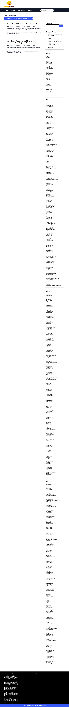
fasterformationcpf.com (50, 519)
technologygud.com (49, 585)
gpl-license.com (49, 217)
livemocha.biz (48, 452)
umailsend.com (49, 517)
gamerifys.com (49, 295)
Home (7, 10)
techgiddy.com (48, 501)
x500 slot (10, 684)
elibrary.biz (48, 167)
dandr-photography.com (50, 402)
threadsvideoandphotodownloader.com (53, 500)
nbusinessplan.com (49, 304)
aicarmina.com (48, 118)
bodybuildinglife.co (49, 583)
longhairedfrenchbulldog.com (51, 539)
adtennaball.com (49, 343)
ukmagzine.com (49, 512)
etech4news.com (49, 208)
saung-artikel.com (49, 533)
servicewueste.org (49, 322)
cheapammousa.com (50, 178)
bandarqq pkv (7, 701)
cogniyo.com (48, 613)
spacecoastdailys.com (50, 258)
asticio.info (48, 602)
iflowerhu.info (48, 470)
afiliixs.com (48, 189)
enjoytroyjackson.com (50, 206)
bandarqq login (48, 74)
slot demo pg (48, 72)
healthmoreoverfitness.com (51, 327)
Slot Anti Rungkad (21, 10)
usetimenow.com (49, 356)
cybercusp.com (49, 280)
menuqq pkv (6, 673)
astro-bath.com (49, 169)
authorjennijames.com (50, 173)
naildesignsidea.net (49, 182)
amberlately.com (49, 116)
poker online (48, 85)
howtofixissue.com (49, 311)
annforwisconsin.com (50, 121)
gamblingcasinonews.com (50, 317)
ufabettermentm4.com (50, 650)
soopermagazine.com (50, 257)
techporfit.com (49, 301)
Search (49, 23)
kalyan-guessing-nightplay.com (51, 352)
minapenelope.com (49, 135)
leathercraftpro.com (50, 618)
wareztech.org (48, 513)
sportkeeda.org (49, 610)
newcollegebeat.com (50, 127)
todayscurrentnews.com (50, 644)
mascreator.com (49, 234)
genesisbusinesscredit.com (51, 379)
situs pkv (47, 88)
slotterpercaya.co (49, 634)
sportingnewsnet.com (50, 552)
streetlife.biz (48, 453)
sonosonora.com (49, 152)
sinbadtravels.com (49, 511)
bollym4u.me (48, 460)
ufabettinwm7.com (49, 652)
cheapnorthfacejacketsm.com (51, 144)
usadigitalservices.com (50, 367)
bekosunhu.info (49, 433)
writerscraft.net (49, 361)
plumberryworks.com (50, 627)
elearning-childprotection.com (51, 362)
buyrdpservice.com (49, 523)
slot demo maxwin (49, 73)
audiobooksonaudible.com (51, 273)
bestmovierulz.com (49, 132)
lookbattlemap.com (49, 522)
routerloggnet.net (49, 329)
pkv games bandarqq (50, 92)
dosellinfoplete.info (49, 436)
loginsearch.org (49, 446)
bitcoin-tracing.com (49, 275)
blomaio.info (48, 435)
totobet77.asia (49, 645)
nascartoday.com (49, 238)
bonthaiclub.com (49, 147)
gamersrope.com (49, 507)
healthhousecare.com (50, 219)
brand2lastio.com (49, 366)
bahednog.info (48, 496)
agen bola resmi (49, 60)
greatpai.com (48, 183)
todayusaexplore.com (50, 106)
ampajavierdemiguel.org (50, 113)
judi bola (10, 699)
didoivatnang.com (49, 202)
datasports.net (49, 562)
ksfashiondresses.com (50, 590)
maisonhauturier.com (50, 233)
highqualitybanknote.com (50, 223)
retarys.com (48, 518)
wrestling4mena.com (50, 363)
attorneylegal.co (49, 567)
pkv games (12, 678)
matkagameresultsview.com (51, 346)
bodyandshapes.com (50, 277)
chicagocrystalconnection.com (51, 472)
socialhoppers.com (49, 368)
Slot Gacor (13, 10)
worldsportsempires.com (50, 596)
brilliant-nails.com (49, 401)
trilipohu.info (48, 474)
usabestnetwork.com (50, 515)
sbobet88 (48, 75)
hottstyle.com (48, 225)
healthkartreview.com (50, 221)
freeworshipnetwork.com (50, 185)
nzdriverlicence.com (49, 240)
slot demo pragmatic (11, 683)
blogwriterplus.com (49, 489)
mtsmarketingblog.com (50, 410)
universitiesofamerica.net (50, 318)
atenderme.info (49, 430)
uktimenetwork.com (49, 104)
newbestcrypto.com (49, 529)
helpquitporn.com (49, 222)
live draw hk (48, 77)
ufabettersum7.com (49, 651)
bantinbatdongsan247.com (51, 495)
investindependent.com (50, 229)
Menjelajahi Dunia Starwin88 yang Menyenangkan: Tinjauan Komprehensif (21, 42)
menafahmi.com (49, 235)
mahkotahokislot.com (50, 577)
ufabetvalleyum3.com (50, 661)
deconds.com (48, 283)
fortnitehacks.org (49, 445)
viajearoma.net (48, 174)
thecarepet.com (49, 488)
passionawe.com (49, 624)
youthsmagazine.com (50, 545)
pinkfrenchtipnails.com (50, 557)
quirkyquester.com (49, 630)
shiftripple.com (49, 633)
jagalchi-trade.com (49, 133)
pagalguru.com (48, 241)
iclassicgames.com (49, 532)
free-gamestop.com (50, 510)
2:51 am (33, 45)
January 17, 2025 (10, 26)
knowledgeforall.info (50, 365)
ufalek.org (48, 579)
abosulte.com (48, 269)
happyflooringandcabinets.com (51, 582)
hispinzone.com (49, 333)
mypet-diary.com (49, 385)
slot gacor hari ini (10, 679)
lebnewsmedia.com (49, 151)
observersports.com (50, 535)
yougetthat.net (49, 527)
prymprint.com (48, 608)
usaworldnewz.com (49, 105)
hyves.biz (47, 455)
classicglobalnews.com (50, 279)
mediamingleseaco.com (50, 408)
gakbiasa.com (48, 469)
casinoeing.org (48, 451)
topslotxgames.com (49, 328)
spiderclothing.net (49, 156)
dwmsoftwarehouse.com (50, 205)
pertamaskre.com (49, 499)
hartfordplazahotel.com (50, 466)
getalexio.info (48, 606)
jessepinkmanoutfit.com (50, 516)
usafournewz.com (49, 108)
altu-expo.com (48, 172)
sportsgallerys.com (49, 560)
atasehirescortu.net (49, 563)
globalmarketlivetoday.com (51, 216)
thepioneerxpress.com (50, 310)
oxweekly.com (48, 386)
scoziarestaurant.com (50, 262)
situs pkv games (49, 62)
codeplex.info (48, 161)
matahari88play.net (49, 543)
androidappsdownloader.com (51, 355)
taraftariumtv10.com (50, 397)
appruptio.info (48, 475)
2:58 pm (33, 26)
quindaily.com (48, 268)
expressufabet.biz (49, 307)
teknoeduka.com (49, 250)
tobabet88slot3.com (50, 642)
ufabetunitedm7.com (50, 656)
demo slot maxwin (49, 68)
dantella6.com (48, 330)
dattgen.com (48, 201)
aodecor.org (48, 447)
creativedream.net (49, 369)
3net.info (47, 160)
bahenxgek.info (49, 498)
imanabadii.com (49, 473)
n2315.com (48, 371)
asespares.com (49, 193)
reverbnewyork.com (49, 128)
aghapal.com (48, 171)
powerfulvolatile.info (50, 439)
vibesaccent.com (49, 112)
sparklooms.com (49, 639)
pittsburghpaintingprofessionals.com (52, 625)
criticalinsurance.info (50, 350)
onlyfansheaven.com (50, 373)
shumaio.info (48, 441)
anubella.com (48, 272)
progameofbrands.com (50, 319)
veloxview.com (48, 662)
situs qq (47, 56)
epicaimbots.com (49, 207)
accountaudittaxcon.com (50, 607)
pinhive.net (48, 457)
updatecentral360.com (50, 597)
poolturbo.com (49, 414)
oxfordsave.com (49, 530)
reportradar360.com (49, 395)
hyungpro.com (48, 551)
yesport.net (48, 524)
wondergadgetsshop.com (50, 157)
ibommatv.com (49, 300)
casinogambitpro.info (50, 491)
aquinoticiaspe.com (49, 538)
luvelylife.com (48, 383)
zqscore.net (48, 600)
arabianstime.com (49, 194)
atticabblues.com (49, 195)
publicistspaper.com (49, 267)
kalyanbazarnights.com (50, 334)
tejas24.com (48, 413)
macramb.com (48, 384)
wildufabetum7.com (49, 666)
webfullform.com (49, 313)
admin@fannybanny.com (26, 26)
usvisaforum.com (49, 130)
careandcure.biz (49, 612)
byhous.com (48, 464)
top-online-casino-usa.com (51, 335)
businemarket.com (49, 541)
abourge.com (48, 188)
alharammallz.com (49, 190)
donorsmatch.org (49, 449)
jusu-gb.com (48, 487)
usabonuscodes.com (50, 253)
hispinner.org (48, 349)
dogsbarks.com (49, 203)
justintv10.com (49, 406)
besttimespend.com (49, 611)
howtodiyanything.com (50, 227)
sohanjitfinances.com (50, 636)
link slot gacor (48, 66)
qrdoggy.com (48, 584)
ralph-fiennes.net (49, 375)
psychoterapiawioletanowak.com (52, 628)
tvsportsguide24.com (50, 571)
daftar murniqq (10, 688)
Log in (37, 675)
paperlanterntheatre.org (50, 184)
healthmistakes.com (50, 589)
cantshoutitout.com (49, 306)
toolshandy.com (49, 390)
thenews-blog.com (49, 251)
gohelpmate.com (49, 358)
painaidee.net (48, 546)
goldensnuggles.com (50, 521)
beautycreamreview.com (50, 197)
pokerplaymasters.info (50, 493)
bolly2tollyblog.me (49, 461)
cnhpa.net (48, 593)
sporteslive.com (49, 555)
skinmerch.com (49, 129)
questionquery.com (49, 399)
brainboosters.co (49, 115)
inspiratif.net (48, 296)
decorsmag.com (49, 316)
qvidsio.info (48, 440)
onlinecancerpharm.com (50, 578)
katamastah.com (49, 599)
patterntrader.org (49, 591)
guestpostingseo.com (50, 490)
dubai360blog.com (49, 573)
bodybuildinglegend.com (50, 400)
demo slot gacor (49, 64)
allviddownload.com (49, 315)
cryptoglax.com (49, 138)
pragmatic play (12, 682)
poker (47, 80)
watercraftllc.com (49, 186)
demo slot (48, 58)
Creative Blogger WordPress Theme (30, 705)
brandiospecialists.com (50, 340)
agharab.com (48, 177)
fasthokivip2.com (49, 534)
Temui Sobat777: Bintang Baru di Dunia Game (23, 24)
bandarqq (48, 57)
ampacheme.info (49, 425)
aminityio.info (48, 423)
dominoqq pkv (48, 91)
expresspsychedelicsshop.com (51, 210)
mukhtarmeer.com (49, 236)
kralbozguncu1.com (49, 230)
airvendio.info (48, 418)
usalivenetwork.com (49, 502)
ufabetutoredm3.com (50, 658)
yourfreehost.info (49, 143)
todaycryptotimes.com (50, 252)
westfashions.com (49, 389)
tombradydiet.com (49, 146)
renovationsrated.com (50, 261)
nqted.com (48, 239)
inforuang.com (48, 380)
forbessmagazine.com (50, 214)
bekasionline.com (49, 302)
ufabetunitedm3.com (50, 655)
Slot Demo (30, 10)
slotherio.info (48, 442)
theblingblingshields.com (50, 556)
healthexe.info (48, 419)
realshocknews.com (49, 586)
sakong (47, 61)
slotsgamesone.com (50, 332)
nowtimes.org (48, 450)
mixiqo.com (48, 621)
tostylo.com (48, 526)
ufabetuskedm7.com (50, 657)
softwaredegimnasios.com (51, 256)
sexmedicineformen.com (50, 632)
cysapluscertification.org (50, 444)
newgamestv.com (49, 558)
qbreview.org (48, 321)
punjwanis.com (49, 484)
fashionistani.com (49, 211)
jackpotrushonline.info (50, 504)
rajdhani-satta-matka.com (51, 360)
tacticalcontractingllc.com (51, 640)
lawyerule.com (48, 407)
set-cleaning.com (49, 264)
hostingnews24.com (49, 224)
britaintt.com (48, 281)
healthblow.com (49, 357)
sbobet (8, 678)
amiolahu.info (48, 424)
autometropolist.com (50, 196)
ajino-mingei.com (49, 141)
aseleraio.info (48, 601)
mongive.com (48, 345)
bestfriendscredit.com (50, 166)
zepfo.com (48, 247)
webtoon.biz (48, 549)
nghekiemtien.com (49, 411)
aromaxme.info (49, 428)
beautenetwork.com (49, 274)
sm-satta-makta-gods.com (51, 255)
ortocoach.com (49, 623)
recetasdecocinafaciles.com (51, 180)
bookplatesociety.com (50, 150)
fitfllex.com (48, 378)
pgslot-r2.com (48, 244)
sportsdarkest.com (49, 547)
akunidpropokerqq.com (50, 163)
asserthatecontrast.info (50, 429)
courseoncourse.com (50, 494)
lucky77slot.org (49, 574)
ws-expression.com (49, 245)
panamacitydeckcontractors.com (52, 388)
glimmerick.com (49, 124)
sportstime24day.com (50, 554)
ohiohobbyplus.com (49, 139)
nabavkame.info (49, 468)
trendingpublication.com (50, 647)
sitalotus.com (48, 594)
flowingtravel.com (49, 338)
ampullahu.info (48, 427)
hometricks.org (49, 617)
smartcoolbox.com (49, 635)
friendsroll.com (49, 155)
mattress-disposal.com (50, 580)
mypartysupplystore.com (50, 119)
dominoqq (48, 83)
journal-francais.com (50, 405)
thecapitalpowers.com (50, 641)
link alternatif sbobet (14, 698)
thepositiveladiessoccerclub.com (52, 179)
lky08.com (48, 374)
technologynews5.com (50, 249)
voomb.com (48, 568)
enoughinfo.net (49, 456)
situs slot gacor (13, 677)
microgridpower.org (49, 619)
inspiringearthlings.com (50, 228)
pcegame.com (48, 242)
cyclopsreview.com (49, 200)
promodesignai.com (49, 266)
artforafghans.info (49, 417)
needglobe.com (49, 622)
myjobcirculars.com (49, 326)
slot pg (15, 681)
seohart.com (48, 263)
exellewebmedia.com (50, 508)
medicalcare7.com (49, 341)
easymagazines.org (49, 614)
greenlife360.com (49, 305)
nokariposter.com (49, 351)
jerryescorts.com (49, 566)
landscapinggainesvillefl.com (51, 232)
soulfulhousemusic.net (50, 638)
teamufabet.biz (49, 312)
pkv (46, 81)
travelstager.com (49, 391)
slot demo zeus (49, 67)
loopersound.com (49, 134)
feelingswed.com (49, 212)
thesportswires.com (49, 550)
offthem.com (48, 299)
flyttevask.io (48, 463)
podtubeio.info (48, 438)
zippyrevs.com (48, 323)
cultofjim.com (48, 123)
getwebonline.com (49, 372)
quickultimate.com (49, 629)
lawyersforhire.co (49, 540)
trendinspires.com (49, 393)
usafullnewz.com (49, 102)
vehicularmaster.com (50, 111)
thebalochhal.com (49, 110)
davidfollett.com (49, 126)
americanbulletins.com (50, 191)
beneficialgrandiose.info (50, 434)
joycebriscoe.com (49, 117)
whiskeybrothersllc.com (50, 664)
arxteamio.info (48, 605)
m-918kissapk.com (49, 467)
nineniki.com (48, 339)
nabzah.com (48, 344)
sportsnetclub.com (49, 528)
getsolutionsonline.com (50, 347)
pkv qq (47, 90)
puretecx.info (48, 421)
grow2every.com (49, 218)
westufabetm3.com (49, 663)
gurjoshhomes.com (49, 145)
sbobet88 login (7, 698)
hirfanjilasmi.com (49, 616)
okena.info (48, 162)
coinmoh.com (48, 199)
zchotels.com (48, 246)
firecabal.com (48, 213)
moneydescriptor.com (50, 544)
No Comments (17, 26)
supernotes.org (49, 595)
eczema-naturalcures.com (51, 168)
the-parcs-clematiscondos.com (52, 485)
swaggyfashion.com (49, 396)
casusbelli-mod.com (49, 149)
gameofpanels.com (49, 354)
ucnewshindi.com (49, 505)
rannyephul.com (49, 394)
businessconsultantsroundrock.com (52, 278)
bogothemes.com (49, 140)
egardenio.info (48, 603)
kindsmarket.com (49, 382)
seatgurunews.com (49, 158)
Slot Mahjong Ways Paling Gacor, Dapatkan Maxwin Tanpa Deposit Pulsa (19, 18)
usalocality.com (49, 107)
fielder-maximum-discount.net (51, 377)
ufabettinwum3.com (50, 653)
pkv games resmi (49, 63)
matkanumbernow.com (50, 324)
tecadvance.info (49, 422)
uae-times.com (49, 294)
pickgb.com (48, 588)
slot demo (48, 79)
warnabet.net (48, 458)
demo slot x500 (15, 684)
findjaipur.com (48, 122)
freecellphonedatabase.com (51, 506)
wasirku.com (48, 412)
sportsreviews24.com (50, 572)
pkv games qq (10, 693)
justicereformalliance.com (51, 137)
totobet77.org (48, 646)
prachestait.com (49, 416)
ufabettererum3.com (50, 649)
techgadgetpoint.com (50, 569)
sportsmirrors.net (49, 561)
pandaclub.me (48, 462)
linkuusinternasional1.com (50, 154)
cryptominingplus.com (50, 537)
